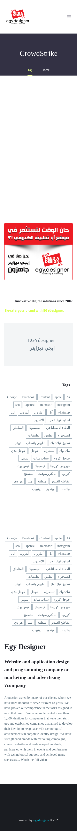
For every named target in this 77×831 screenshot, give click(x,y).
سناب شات (41, 458)
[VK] (33, 795)
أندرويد (24, 412)
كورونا (65, 473)
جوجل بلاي (18, 450)
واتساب (65, 489)
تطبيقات (33, 435)
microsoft (46, 404)
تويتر (18, 443)
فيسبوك (39, 466)
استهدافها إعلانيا (59, 420)
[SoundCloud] (22, 795)
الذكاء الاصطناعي (58, 427)
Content (44, 397)
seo (17, 404)
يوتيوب (36, 489)
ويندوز (50, 489)
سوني (24, 458)
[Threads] (17, 795)
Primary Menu (69, 17)
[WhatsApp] (28, 795)
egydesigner (41, 820)
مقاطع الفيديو (60, 481)
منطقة (41, 481)
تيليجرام (49, 450)
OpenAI (30, 404)
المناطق (18, 427)
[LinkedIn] (54, 795)
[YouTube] (38, 795)
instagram (63, 404)
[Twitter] (49, 795)
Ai (68, 397)
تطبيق (48, 435)
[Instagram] (44, 795)
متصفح (28, 473)
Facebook (28, 397)
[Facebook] (60, 795)
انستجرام (63, 435)
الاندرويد (38, 420)
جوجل (35, 450)
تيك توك (64, 450)
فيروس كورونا (60, 466)
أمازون (39, 412)
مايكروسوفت (47, 473)
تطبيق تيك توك (60, 443)
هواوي (18, 481)
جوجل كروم (62, 458)
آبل (50, 412)
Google (12, 397)
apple (58, 397)
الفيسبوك (35, 427)
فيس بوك (23, 466)
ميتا (30, 481)
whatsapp (63, 412)
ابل (13, 412)
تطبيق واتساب (35, 443)
